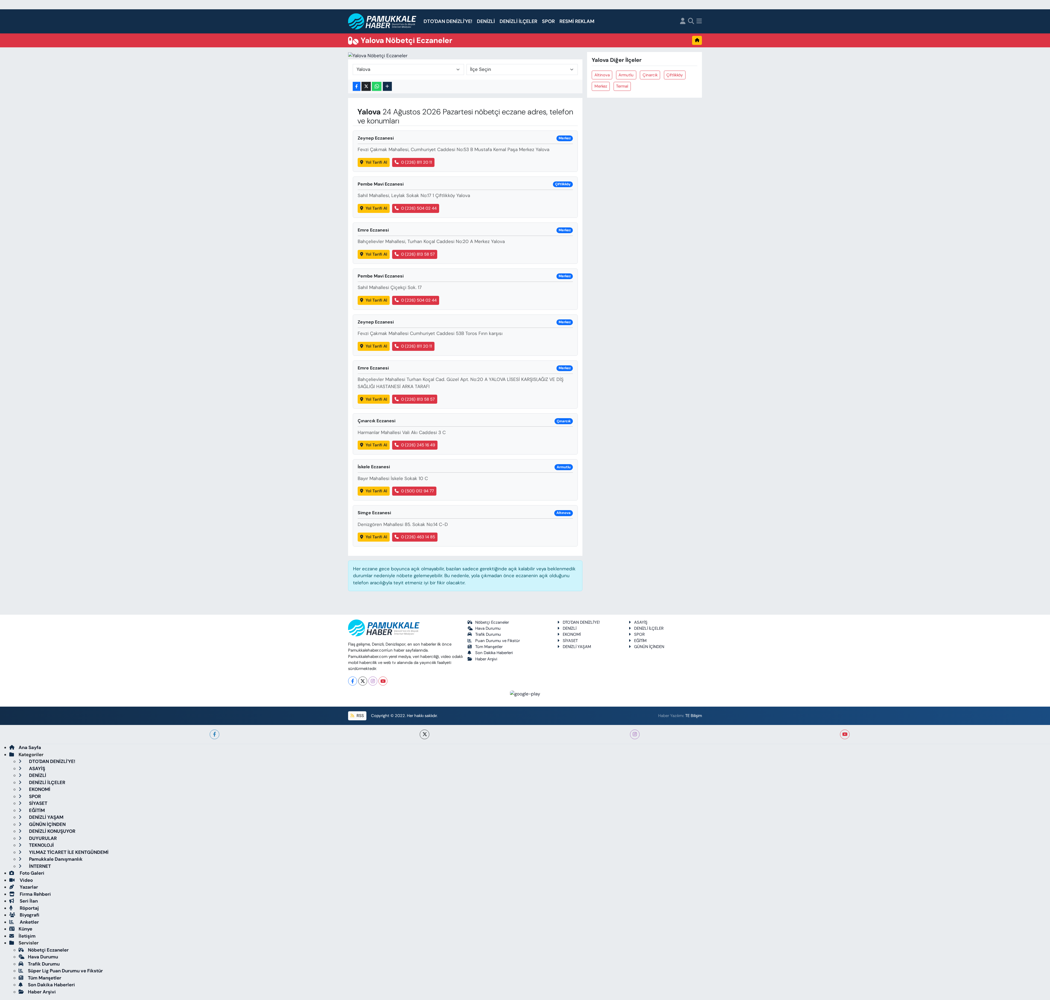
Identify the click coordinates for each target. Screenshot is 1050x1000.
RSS (359, 715)
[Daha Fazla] (387, 86)
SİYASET (570, 640)
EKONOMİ (572, 634)
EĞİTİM (640, 640)
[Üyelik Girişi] (683, 21)
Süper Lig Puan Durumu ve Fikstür (65, 971)
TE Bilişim (693, 715)
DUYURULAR (42, 838)
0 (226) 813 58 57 (418, 254)
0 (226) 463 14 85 (418, 537)
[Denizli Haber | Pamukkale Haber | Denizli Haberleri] (382, 21)
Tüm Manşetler (489, 646)
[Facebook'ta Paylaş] (356, 86)
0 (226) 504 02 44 (419, 208)
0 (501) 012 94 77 (417, 491)
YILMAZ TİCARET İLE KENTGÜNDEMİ (68, 852)
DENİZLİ (486, 21)
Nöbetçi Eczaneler (492, 622)
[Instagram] (372, 681)
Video (26, 880)
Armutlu (626, 75)
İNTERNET (39, 866)
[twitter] (424, 734)
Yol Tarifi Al (376, 162)
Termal (622, 86)
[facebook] (214, 734)
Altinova (602, 75)
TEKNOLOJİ (41, 845)
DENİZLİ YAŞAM (577, 646)
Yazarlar (28, 887)
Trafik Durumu (488, 634)
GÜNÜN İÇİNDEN (649, 646)
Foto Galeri (31, 873)
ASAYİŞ (641, 622)
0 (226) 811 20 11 (416, 162)
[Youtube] (382, 681)
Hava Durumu (488, 628)
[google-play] (525, 693)
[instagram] (635, 734)
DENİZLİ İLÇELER (518, 21)
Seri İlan (28, 901)
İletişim (27, 936)
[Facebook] (352, 681)
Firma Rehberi (35, 894)
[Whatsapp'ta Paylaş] (376, 86)
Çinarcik (650, 75)
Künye (25, 929)
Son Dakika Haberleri (494, 652)
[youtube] (845, 734)
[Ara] (691, 21)
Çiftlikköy (674, 75)
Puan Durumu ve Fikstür (497, 640)
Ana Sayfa (30, 747)
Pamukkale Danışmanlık (55, 859)
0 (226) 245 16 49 (418, 445)
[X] (362, 681)
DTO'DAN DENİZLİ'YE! (448, 21)
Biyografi (29, 915)
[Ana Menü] (699, 21)
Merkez (600, 86)
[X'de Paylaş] (366, 86)
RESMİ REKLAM (576, 21)
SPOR (548, 21)
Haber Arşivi (486, 659)
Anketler (29, 922)
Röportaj (29, 908)
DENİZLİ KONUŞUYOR (51, 831)
